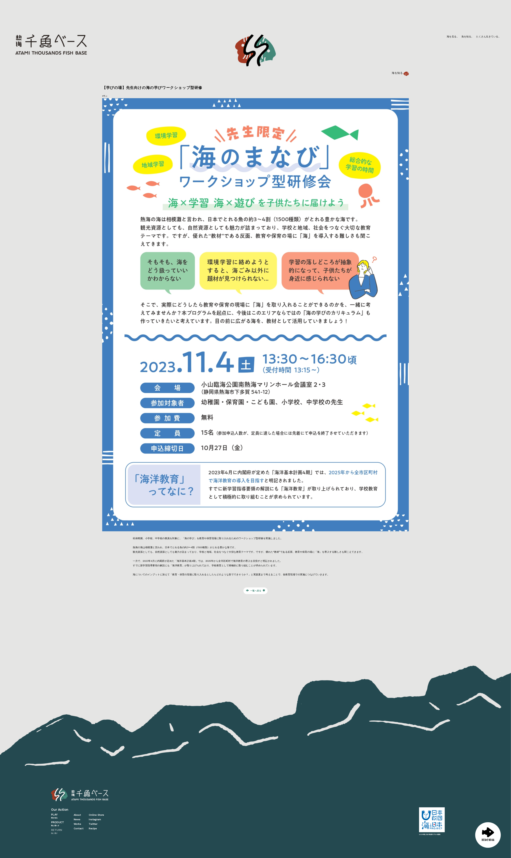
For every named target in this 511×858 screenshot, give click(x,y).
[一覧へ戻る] (114, 591)
